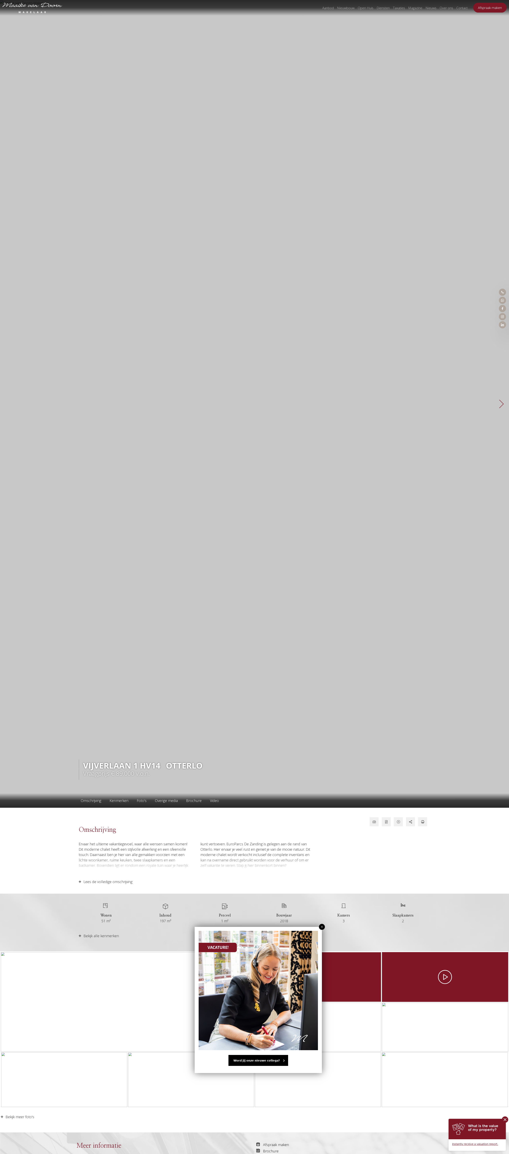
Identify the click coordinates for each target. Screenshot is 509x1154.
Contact (462, 8)
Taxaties (399, 8)
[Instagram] (502, 316)
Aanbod (328, 8)
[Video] (398, 821)
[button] (322, 927)
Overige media (166, 800)
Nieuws (430, 8)
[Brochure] (386, 821)
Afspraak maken (490, 7)
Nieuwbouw (346, 8)
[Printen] (422, 821)
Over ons (446, 8)
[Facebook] (502, 308)
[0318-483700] (502, 292)
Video (214, 800)
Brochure (194, 800)
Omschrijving (91, 800)
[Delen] (410, 821)
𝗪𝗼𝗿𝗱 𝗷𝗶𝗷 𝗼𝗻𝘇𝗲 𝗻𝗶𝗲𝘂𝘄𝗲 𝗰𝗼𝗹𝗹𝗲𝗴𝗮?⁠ (256, 1060)
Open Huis (365, 8)
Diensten (383, 8)
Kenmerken (119, 800)
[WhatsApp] (502, 300)
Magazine (415, 8)
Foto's (142, 800)
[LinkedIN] (502, 324)
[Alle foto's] (374, 821)
